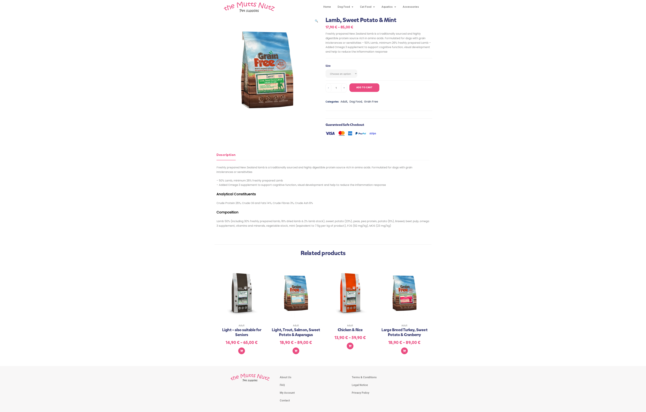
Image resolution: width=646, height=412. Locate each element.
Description (226, 155)
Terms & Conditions (364, 377)
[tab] (226, 156)
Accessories (411, 6)
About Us (285, 377)
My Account (287, 392)
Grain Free (371, 102)
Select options (241, 350)
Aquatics (387, 6)
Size (328, 66)
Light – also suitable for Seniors (241, 332)
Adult (343, 102)
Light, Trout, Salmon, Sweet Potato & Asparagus (296, 332)
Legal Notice (360, 385)
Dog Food (344, 6)
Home (327, 6)
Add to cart (364, 87)
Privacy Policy (360, 392)
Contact (285, 400)
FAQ (282, 385)
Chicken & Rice (350, 330)
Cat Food (365, 6)
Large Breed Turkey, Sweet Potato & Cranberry (404, 332)
